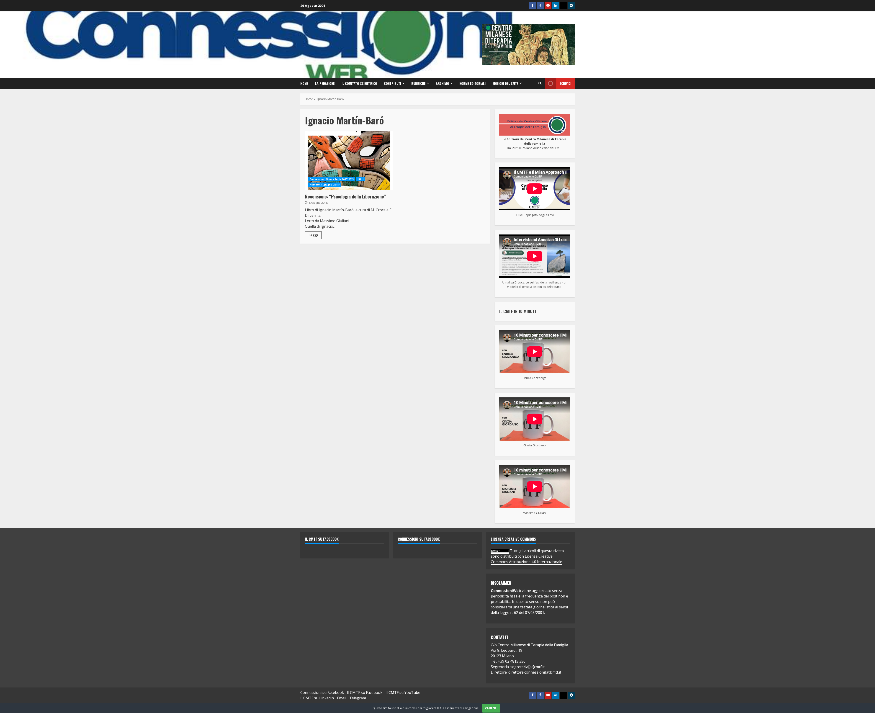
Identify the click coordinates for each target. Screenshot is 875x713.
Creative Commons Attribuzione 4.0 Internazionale (526, 559)
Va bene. (491, 708)
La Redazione (325, 83)
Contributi (392, 83)
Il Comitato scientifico (359, 83)
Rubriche (418, 83)
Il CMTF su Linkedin (317, 697)
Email (341, 697)
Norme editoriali (472, 83)
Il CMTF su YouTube (403, 692)
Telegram (357, 697)
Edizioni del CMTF (505, 83)
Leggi (313, 235)
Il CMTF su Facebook (322, 539)
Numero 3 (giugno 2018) (325, 184)
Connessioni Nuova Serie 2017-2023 (332, 179)
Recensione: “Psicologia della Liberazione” (349, 160)
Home (304, 83)
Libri (360, 179)
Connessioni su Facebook (419, 539)
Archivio (442, 83)
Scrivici (565, 83)
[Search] (539, 83)
